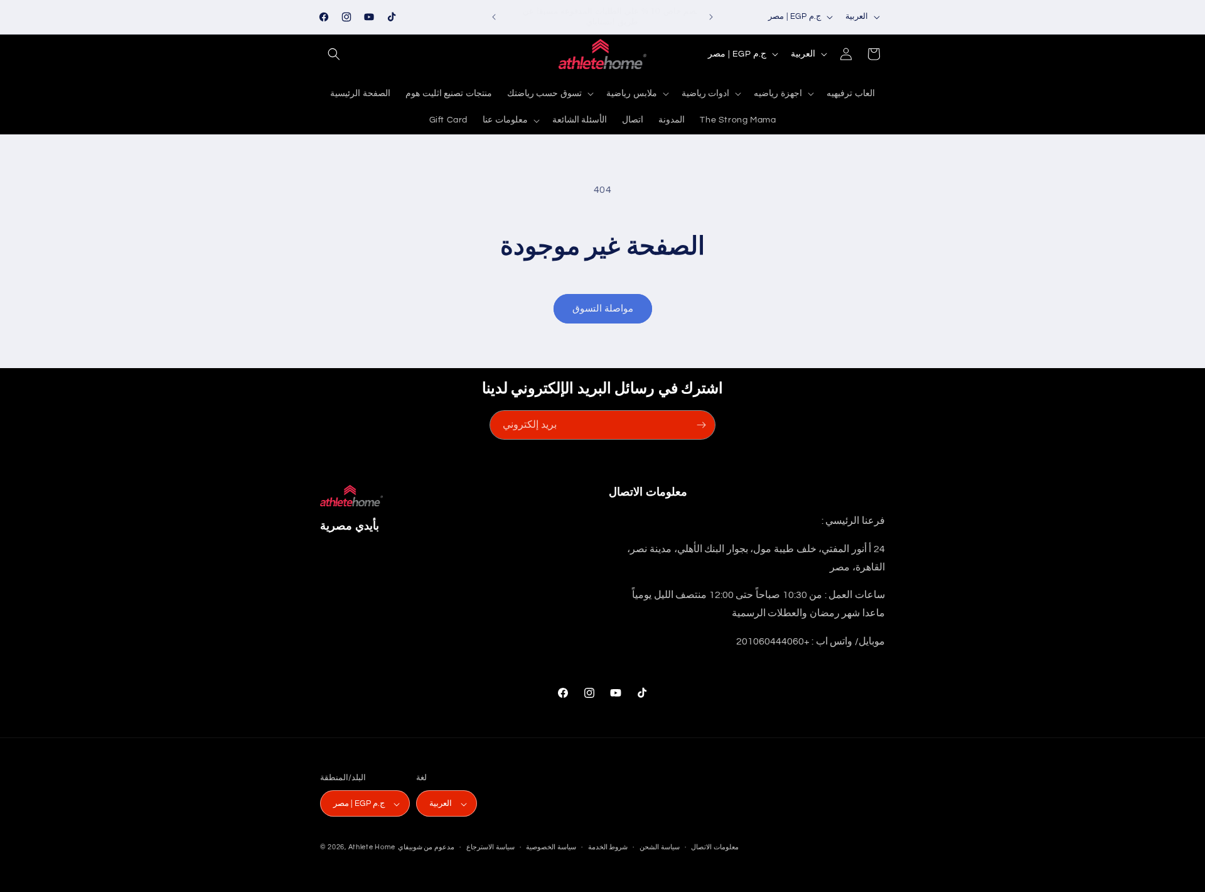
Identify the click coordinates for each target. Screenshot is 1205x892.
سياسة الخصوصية (551, 847)
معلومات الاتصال (715, 847)
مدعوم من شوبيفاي (426, 847)
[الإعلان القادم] (711, 17)
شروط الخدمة (608, 847)
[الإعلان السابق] (494, 17)
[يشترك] (701, 425)
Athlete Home (371, 847)
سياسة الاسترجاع (490, 847)
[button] (334, 54)
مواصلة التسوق (602, 308)
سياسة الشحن (660, 847)
